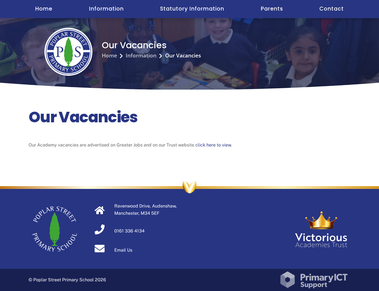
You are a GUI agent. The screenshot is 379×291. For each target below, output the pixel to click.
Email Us (123, 250)
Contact (331, 8)
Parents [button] (272, 8)
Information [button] (106, 8)
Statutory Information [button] (192, 8)
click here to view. (213, 145)
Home (43, 8)
